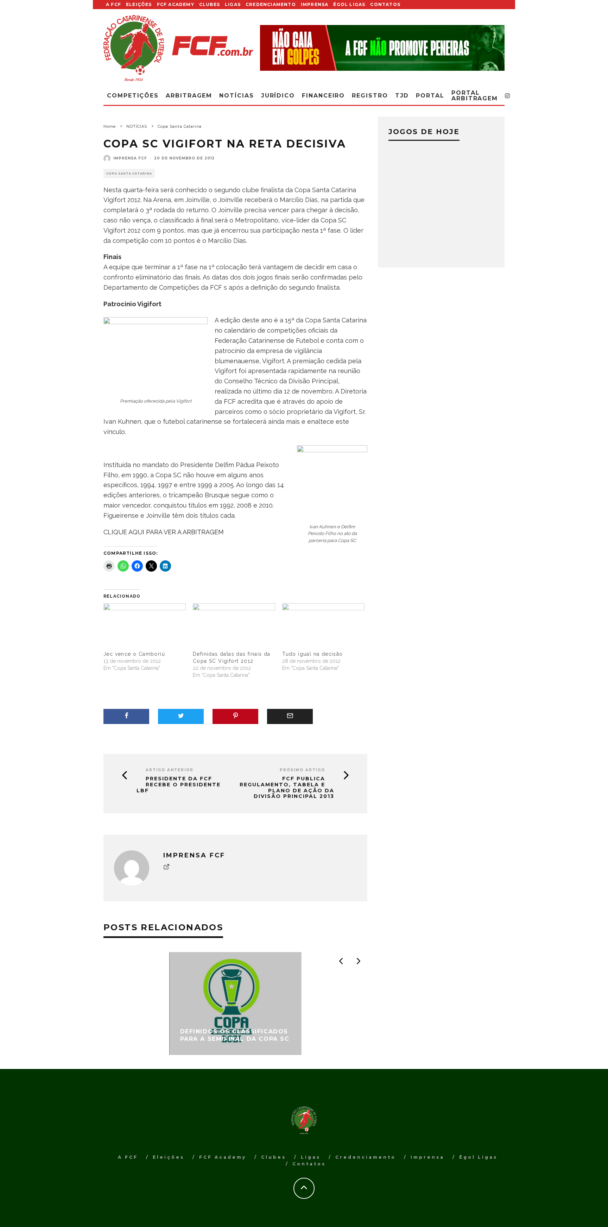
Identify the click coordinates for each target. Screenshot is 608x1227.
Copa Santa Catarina (129, 173)
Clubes (209, 4)
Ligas (233, 4)
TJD (402, 95)
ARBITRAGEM (189, 95)
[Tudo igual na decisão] (323, 626)
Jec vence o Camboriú (134, 654)
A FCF (113, 4)
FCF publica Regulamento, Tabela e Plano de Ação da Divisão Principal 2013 (287, 787)
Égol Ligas (349, 4)
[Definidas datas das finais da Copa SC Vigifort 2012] (234, 626)
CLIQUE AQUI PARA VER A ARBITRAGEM (163, 532)
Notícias (236, 95)
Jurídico (278, 95)
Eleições (139, 4)
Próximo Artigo (302, 770)
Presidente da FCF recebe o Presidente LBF (179, 784)
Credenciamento (271, 4)
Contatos (385, 4)
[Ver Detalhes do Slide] (382, 47)
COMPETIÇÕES (133, 95)
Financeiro (323, 95)
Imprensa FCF (130, 158)
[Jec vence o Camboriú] (144, 626)
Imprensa (315, 4)
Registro (370, 95)
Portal (430, 95)
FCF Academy (175, 4)
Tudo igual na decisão (312, 654)
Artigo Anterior (170, 770)
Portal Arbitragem (474, 95)
